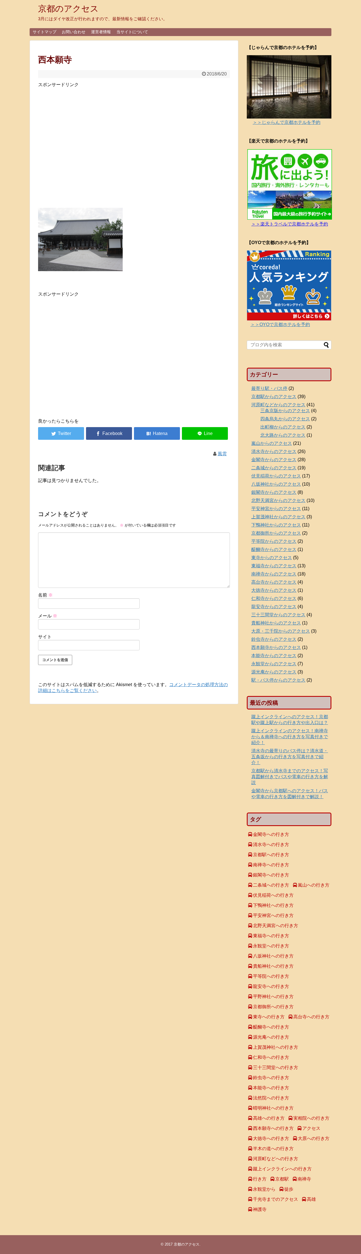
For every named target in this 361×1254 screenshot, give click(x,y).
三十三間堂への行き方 (275, 1067)
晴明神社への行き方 (273, 1108)
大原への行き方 (313, 1138)
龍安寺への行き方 (271, 986)
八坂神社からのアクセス (276, 484)
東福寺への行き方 (271, 935)
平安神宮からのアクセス (276, 508)
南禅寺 (304, 1179)
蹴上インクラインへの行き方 (282, 1168)
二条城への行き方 (271, 885)
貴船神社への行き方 (273, 966)
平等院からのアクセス (273, 541)
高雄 (311, 1199)
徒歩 (288, 1189)
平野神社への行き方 (273, 996)
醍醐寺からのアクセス (273, 549)
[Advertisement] (134, 145)
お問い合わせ (73, 32)
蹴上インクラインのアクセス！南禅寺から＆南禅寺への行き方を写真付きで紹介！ (289, 736)
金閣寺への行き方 (271, 834)
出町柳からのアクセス (282, 427)
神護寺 (260, 1209)
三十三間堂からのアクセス (278, 614)
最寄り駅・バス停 (269, 388)
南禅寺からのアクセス (273, 574)
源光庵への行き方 (271, 1037)
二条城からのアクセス (273, 467)
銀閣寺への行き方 (271, 875)
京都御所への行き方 (273, 1006)
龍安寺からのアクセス (273, 606)
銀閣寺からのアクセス (273, 492)
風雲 (222, 453)
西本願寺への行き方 (273, 1128)
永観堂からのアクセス (273, 663)
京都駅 (282, 1179)
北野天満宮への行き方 (275, 925)
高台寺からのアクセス (273, 582)
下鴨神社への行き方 (273, 905)
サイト (45, 636)
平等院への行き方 (271, 976)
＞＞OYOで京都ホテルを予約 (280, 324)
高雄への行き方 (269, 1118)
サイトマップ (44, 32)
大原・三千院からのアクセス (280, 631)
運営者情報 (101, 32)
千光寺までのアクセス (275, 1199)
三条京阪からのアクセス (285, 410)
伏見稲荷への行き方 (273, 895)
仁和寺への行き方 (271, 1057)
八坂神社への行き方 (273, 956)
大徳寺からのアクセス (273, 590)
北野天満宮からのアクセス (278, 500)
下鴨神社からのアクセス (276, 525)
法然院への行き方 (271, 1097)
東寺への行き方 (269, 1016)
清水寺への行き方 (271, 844)
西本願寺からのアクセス (276, 647)
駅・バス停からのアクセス (278, 680)
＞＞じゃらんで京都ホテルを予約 (286, 122)
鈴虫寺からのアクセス (273, 639)
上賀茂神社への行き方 (275, 1047)
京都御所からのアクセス (276, 533)
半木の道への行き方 (273, 1148)
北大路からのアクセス (282, 435)
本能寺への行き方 (271, 1087)
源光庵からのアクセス (273, 672)
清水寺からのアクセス (273, 451)
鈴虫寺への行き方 (271, 1077)
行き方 (260, 1179)
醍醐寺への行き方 (271, 1027)
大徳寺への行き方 (271, 1138)
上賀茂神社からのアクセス (278, 516)
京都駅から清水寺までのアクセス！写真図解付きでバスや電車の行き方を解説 (289, 776)
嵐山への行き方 (313, 885)
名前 (45, 595)
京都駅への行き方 (271, 854)
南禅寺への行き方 (271, 864)
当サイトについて (132, 32)
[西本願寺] (157, 433)
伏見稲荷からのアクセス (276, 476)
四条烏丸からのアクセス (285, 418)
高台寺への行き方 (311, 1016)
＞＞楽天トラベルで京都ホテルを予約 (289, 224)
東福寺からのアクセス (273, 565)
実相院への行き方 (311, 1118)
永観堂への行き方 (271, 945)
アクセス (311, 1128)
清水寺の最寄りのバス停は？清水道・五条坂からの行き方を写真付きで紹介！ (289, 756)
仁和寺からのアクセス (273, 598)
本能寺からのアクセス (273, 655)
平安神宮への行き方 (273, 915)
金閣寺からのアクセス (273, 459)
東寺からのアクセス (271, 557)
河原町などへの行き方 (275, 1158)
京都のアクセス (68, 8)
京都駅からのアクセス (273, 396)
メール (47, 615)
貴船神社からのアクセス (276, 623)
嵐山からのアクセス (271, 443)
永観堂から (264, 1189)
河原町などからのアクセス (278, 404)
